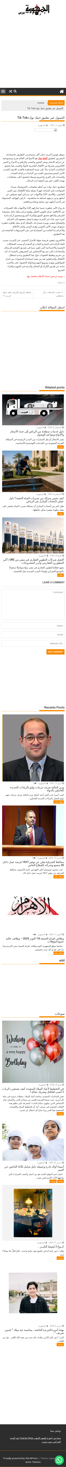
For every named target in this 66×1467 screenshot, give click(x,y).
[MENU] (3, 91)
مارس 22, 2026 (55, 1162)
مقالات (59, 282)
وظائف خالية (58, 802)
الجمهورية (41, 125)
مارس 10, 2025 (55, 858)
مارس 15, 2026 (55, 1242)
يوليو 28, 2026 (56, 555)
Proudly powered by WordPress (20, 1458)
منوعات (60, 1114)
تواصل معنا (55, 1430)
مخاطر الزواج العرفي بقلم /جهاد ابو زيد (16, 294)
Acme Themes (33, 1461)
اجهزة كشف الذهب (42, 1438)
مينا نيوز (56, 1438)
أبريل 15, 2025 (56, 783)
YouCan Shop (26, 1438)
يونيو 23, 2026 (56, 1084)
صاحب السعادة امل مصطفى (53, 294)
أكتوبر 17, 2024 (55, 934)
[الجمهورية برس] (62, 91)
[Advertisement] (33, 53)
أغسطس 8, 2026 (55, 427)
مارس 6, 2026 (56, 1326)
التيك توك (42, 158)
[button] (59, 1460)
